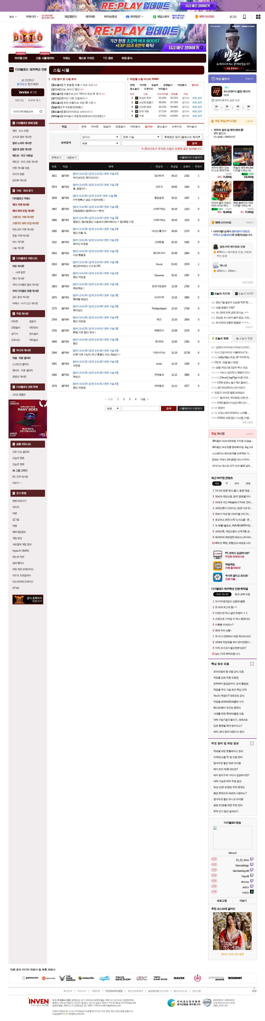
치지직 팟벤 (18, 174)
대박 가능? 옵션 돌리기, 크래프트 (230, 719)
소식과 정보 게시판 (21, 136)
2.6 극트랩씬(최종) (66, 107)
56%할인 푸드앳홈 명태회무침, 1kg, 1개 (232, 447)
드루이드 (15, 340)
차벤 (14, 513)
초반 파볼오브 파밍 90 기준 (72, 102)
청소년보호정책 (135, 991)
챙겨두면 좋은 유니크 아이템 (228, 799)
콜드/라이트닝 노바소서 (70, 111)
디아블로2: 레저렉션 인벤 (31, 69)
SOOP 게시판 (19, 180)
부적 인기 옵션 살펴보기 (225, 811)
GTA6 (15, 587)
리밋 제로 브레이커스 (23, 569)
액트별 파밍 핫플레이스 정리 (228, 751)
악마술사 (33, 340)
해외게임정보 (19, 532)
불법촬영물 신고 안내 (158, 991)
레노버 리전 (18, 556)
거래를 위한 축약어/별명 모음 (228, 713)
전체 (132, 85)
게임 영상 (17, 538)
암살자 (32, 321)
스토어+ (249, 121)
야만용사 (33, 327)
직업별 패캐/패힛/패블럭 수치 (228, 701)
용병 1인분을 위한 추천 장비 (227, 805)
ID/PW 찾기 (34, 100)
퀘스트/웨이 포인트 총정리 (227, 707)
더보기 (243, 900)
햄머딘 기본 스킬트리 (68, 98)
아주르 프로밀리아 (21, 575)
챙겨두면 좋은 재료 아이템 (227, 763)
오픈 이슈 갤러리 (20, 451)
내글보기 (72, 157)
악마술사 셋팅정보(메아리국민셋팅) (77, 116)
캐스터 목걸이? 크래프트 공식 (228, 695)
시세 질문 (20, 272)
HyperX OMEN (20, 550)
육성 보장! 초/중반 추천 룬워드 (229, 787)
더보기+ (249, 79)
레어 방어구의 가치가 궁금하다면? (231, 775)
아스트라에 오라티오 (22, 581)
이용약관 (95, 991)
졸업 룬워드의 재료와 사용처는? (230, 793)
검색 (41, 111)
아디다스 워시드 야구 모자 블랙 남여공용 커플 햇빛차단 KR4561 (233, 465)
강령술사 (15, 327)
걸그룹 (15, 519)
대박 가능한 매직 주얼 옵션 (227, 781)
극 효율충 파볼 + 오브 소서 (72, 84)
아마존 (14, 321)
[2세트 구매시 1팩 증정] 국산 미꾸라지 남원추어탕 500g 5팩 (233, 459)
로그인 (233, 16)
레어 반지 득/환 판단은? (225, 769)
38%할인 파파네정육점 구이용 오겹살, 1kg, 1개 (233, 441)
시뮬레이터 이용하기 (190, 157)
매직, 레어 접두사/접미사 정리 (228, 731)
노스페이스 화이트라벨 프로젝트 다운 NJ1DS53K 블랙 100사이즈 (233, 453)
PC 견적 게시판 (20, 476)
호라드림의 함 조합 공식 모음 (228, 671)
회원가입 (19, 100)
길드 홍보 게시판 (20, 297)
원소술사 (33, 333)
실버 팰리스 (18, 563)
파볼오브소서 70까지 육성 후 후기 (76, 93)
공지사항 (196, 991)
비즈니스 (81, 991)
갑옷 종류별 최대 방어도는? (227, 725)
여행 (14, 525)
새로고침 (246, 282)
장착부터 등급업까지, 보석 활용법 (230, 683)
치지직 (15, 507)
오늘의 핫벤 (18, 458)
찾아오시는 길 (180, 991)
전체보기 (56, 157)
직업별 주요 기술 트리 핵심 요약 (230, 689)
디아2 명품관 (19, 394)
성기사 (14, 333)
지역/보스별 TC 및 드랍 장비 (227, 757)
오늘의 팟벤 (18, 464)
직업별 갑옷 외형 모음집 (225, 677)
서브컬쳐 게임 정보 (21, 544)
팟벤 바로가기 (19, 501)
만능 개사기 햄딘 (65, 89)
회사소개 (67, 991)
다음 (143, 399)
